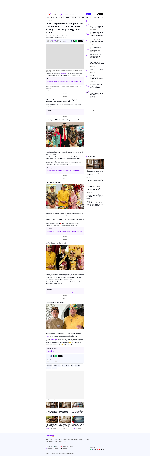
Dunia (83, 17)
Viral (72, 365)
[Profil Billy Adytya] (48, 41)
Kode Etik (60, 441)
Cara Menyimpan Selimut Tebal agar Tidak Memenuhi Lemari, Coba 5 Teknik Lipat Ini (51, 411)
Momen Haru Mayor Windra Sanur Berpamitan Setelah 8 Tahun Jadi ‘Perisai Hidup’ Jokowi (64, 232)
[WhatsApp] (90, 449)
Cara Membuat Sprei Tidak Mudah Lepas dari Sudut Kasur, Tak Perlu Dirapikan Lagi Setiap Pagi (64, 425)
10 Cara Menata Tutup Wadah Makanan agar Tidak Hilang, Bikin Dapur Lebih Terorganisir (77, 411)
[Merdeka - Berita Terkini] (52, 14)
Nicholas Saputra (54, 339)
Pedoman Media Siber (65, 439)
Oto (79, 17)
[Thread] (103, 449)
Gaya (87, 17)
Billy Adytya (54, 40)
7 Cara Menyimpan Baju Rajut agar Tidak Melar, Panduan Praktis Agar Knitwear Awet (64, 411)
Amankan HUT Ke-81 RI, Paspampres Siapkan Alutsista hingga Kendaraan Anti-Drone (64, 82)
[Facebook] (93, 449)
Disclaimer (87, 439)
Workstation (81, 439)
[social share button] (71, 41)
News (48, 17)
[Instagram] (97, 449)
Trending (68, 17)
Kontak (47, 439)
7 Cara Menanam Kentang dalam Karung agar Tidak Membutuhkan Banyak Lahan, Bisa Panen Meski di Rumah (51, 425)
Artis (62, 17)
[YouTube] (99, 449)
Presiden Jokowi (68, 275)
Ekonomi (58, 17)
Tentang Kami (57, 439)
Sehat (91, 17)
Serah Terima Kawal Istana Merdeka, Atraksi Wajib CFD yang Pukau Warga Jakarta (64, 292)
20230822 (54, 368)
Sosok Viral (77, 365)
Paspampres (63, 73)
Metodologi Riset (74, 439)
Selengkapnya (95, 100)
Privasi (56, 441)
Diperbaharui (57, 41)
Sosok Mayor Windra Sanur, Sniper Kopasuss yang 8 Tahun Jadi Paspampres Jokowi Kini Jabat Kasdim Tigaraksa (63, 171)
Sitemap (65, 441)
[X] (95, 449)
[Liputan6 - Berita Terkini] (50, 436)
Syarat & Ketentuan (49, 441)
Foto (102, 17)
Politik (52, 17)
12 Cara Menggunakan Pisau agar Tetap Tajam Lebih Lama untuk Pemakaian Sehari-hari (78, 425)
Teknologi (74, 17)
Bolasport (96, 17)
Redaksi (51, 439)
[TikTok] (101, 449)
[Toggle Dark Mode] (96, 14)
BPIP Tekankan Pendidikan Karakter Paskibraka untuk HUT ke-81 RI (61, 113)
